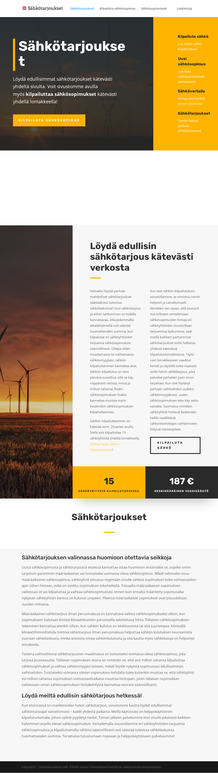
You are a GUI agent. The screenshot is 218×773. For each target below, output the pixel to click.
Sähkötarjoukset (82, 8)
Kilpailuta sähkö (170, 445)
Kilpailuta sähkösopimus (117, 8)
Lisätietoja (184, 8)
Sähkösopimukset (154, 8)
